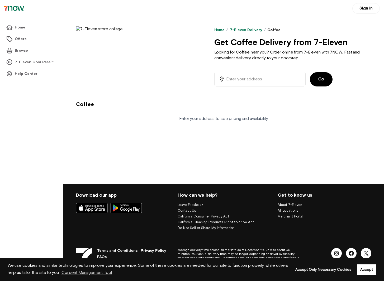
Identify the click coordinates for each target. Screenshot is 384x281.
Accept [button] (366, 269)
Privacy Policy (153, 250)
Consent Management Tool (86, 272)
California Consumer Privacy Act (203, 216)
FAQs (102, 257)
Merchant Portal (290, 216)
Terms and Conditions (117, 250)
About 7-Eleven (290, 205)
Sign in (366, 8)
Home (219, 30)
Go (321, 79)
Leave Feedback (190, 205)
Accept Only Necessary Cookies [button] (323, 269)
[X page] (366, 253)
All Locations (288, 211)
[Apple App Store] (92, 208)
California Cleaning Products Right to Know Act (216, 222)
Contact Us (187, 211)
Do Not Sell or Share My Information (206, 228)
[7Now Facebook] (351, 253)
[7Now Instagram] (336, 253)
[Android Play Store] (126, 208)
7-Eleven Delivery (246, 30)
